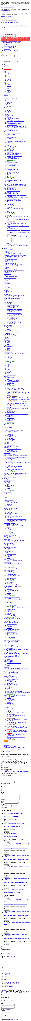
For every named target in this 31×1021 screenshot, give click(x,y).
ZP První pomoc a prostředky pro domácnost (14, 695)
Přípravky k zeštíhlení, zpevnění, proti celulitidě (15, 184)
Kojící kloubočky (11, 564)
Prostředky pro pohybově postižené (12, 640)
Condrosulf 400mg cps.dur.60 (14, 313)
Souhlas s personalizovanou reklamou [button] (10, 29)
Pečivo (8, 329)
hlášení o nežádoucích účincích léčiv (18, 992)
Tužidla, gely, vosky (11, 212)
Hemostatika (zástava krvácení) (14, 669)
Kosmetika (6, 114)
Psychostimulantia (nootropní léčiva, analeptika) (15, 295)
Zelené (5, 107)
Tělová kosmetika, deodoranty (11, 193)
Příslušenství (10, 582)
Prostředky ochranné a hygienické (12, 597)
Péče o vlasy (7, 453)
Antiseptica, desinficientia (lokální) (12, 266)
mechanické (9, 427)
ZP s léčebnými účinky (9, 706)
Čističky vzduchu (11, 419)
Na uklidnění (10, 512)
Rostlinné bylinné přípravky (10, 98)
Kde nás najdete (4, 41)
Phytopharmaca (7, 294)
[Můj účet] (4, 64)
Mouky (8, 327)
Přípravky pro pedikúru (12, 446)
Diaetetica (6, 275)
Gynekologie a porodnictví (13, 672)
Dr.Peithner (9, 284)
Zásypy (8, 166)
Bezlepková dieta (8, 326)
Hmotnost (9, 548)
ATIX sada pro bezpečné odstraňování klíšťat (17, 730)
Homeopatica (7, 282)
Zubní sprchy (10, 442)
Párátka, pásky (10, 438)
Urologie (9, 675)
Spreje (8, 488)
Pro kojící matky (7, 562)
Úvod (5, 68)
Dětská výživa (7, 333)
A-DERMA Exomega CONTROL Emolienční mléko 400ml (16, 848)
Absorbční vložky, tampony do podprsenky (17, 457)
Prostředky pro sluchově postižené (12, 646)
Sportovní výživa (8, 362)
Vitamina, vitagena (8, 302)
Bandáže (9, 610)
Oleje (8, 145)
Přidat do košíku (6, 783)
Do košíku (6, 822)
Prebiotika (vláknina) (12, 513)
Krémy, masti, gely (11, 708)
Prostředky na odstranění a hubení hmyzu (16, 127)
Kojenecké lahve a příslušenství (14, 466)
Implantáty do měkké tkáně (10, 535)
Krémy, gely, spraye (11, 164)
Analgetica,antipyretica (9, 251)
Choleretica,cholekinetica (10, 271)
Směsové (9, 73)
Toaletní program (11, 645)
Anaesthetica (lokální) (9, 249)
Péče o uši (9, 505)
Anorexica (6, 252)
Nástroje (6, 552)
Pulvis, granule (10, 371)
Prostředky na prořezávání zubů (14, 156)
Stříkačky (9, 688)
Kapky (8, 341)
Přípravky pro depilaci (12, 192)
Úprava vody (10, 532)
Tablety (8, 345)
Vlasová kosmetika (8, 204)
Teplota (8, 550)
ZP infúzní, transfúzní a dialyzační (15, 691)
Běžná (8, 494)
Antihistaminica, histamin (10, 261)
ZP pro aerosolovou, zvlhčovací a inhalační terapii (18, 692)
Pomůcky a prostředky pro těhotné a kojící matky (15, 455)
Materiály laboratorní (12, 651)
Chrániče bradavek (11, 458)
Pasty (8, 484)
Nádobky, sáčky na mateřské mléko (15, 469)
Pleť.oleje (9, 176)
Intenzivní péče (7, 536)
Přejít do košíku (15, 1019)
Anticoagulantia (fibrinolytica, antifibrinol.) (14, 256)
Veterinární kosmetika (9, 500)
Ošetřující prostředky (12, 146)
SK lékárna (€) (7, 49)
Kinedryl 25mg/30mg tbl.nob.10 (14, 309)
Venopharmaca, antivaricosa (10, 301)
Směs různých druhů (8, 100)
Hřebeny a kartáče (11, 422)
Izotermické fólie (11, 700)
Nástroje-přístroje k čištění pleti (14, 449)
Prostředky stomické (8, 661)
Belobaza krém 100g (12, 245)
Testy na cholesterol (11, 578)
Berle (8, 642)
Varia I (5, 299)
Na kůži (8, 527)
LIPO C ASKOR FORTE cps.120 (15, 388)
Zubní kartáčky (10, 441)
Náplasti (9, 142)
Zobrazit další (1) (11, 149)
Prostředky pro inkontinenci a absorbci (13, 629)
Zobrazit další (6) (11, 704)
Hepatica (6, 280)
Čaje (5, 71)
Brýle (8, 657)
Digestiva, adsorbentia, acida (10, 276)
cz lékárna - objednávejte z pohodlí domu (10, 42)
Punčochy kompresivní (12, 621)
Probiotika (9, 515)
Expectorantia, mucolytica (10, 278)
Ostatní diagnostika (11, 574)
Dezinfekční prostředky (12, 125)
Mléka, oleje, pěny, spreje (13, 201)
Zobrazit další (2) (11, 213)
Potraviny (9, 330)
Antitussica (6, 267)
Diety (8, 379)
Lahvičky (9, 566)
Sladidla (8, 384)
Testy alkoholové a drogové (13, 575)
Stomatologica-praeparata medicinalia (12, 298)
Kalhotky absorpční (11, 630)
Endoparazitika (7, 492)
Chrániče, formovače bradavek (14, 563)
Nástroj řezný (10, 555)
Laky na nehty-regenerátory (13, 183)
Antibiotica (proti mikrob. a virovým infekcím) (15, 255)
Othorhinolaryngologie (12, 673)
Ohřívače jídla (10, 470)
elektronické (9, 426)
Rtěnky (8, 122)
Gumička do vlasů (11, 454)
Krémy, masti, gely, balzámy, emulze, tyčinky (17, 197)
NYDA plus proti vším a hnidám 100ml (16, 726)
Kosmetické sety (10, 170)
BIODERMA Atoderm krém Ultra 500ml (12, 892)
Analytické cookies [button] (5, 10)
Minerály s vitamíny (8, 346)
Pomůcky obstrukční (11, 637)
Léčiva (5, 248)
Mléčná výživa (10, 334)
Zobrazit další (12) (11, 361)
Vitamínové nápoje (11, 375)
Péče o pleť (6, 168)
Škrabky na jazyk (11, 439)
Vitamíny (6, 368)
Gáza (8, 587)
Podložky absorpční (11, 636)
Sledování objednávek (13, 41)
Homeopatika (7, 338)
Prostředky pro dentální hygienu (11, 622)
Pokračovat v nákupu (5, 1019)
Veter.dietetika (7, 498)
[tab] (15, 7)
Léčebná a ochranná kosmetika (14, 663)
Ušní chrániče (10, 434)
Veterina (6, 478)
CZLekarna (4, 990)
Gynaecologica (7, 279)
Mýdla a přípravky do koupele (11, 131)
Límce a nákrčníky (11, 614)
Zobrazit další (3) (11, 160)
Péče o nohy (6, 161)
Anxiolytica (6, 268)
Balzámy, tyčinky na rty (12, 169)
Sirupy (8, 344)
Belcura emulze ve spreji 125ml (10, 836)
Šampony (9, 209)
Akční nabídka (7, 69)
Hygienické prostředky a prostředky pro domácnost (16, 414)
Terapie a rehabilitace (9, 676)
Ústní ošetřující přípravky (13, 158)
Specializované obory (9, 671)
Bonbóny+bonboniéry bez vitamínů (15, 353)
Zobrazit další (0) (11, 203)
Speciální (6, 104)
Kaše (8, 360)
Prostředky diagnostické (9, 570)
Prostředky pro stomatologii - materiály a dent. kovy (16, 649)
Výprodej (6, 741)
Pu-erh (5, 94)
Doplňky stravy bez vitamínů (13, 380)
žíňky (8, 428)
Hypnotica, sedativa (8, 288)
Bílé (5, 72)
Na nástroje (9, 528)
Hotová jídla (9, 357)
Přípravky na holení (8, 188)
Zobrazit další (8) (11, 606)
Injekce (8, 707)
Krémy (8, 181)
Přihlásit (3, 1010)
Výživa (8, 365)
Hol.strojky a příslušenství (13, 477)
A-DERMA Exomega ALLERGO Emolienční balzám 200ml (16, 938)
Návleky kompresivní (12, 620)
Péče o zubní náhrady (12, 624)
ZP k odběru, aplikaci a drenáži (11, 684)
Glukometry (9, 571)
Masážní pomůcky (8, 424)
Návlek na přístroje (11, 605)
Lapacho (9, 106)
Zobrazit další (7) (11, 471)
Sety (8, 211)
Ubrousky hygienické (12, 130)
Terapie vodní (10, 683)
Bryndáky (9, 416)
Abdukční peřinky (11, 609)
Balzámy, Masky (11, 205)
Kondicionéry (10, 207)
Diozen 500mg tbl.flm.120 (13, 305)
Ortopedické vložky (11, 616)
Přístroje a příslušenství (9, 559)
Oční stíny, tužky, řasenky (13, 118)
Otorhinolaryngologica (9, 292)
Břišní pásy (9, 613)
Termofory (9, 432)
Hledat (2, 54)
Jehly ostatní (9, 687)
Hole (8, 644)
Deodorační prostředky (12, 162)
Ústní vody (9, 626)
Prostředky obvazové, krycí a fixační (12, 586)
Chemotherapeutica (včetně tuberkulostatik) (14, 270)
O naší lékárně (7, 973)
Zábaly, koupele (10, 148)
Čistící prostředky (11, 418)
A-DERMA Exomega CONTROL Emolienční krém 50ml (15, 904)
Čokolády (9, 356)
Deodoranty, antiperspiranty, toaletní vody (16, 195)
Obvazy (8, 594)
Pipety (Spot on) (10, 485)
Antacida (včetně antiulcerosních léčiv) (13, 253)
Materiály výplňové (11, 652)
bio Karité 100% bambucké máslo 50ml (12, 826)
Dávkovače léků (10, 699)
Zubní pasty (9, 628)
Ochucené (9, 79)
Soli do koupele (10, 138)
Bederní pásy (10, 611)
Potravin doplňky (8, 325)
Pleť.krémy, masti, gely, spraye (14, 172)
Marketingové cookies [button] (6, 16)
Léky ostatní (9, 509)
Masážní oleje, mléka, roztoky (14, 200)
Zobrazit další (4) (11, 595)
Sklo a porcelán (10, 546)
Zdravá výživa (7, 376)
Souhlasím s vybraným (8, 36)
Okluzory (9, 659)
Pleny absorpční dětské (12, 633)
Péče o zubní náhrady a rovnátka (14, 153)
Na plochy (9, 529)
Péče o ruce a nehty (8, 178)
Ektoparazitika (7, 481)
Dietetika (6, 337)
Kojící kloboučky (11, 459)
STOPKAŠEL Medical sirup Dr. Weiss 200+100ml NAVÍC (16, 713)
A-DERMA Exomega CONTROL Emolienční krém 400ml (16, 859)
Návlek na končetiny (11, 603)
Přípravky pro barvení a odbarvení (15, 208)
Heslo (2, 1006)
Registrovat (10, 1012)
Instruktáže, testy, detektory (13, 436)
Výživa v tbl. (10, 366)
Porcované (9, 102)
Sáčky (8, 665)
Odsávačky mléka (11, 567)
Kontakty (6, 976)
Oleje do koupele (11, 134)
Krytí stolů (9, 601)
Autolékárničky (10, 696)
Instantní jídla (10, 358)
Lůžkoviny (9, 602)
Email (2, 802)
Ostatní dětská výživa (12, 336)
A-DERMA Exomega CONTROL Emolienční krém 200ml (16, 915)
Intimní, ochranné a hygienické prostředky (17, 126)
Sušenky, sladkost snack (12, 331)
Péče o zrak (9, 506)
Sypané (8, 103)
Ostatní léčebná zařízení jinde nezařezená (16, 681)
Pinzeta (8, 558)
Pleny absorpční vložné (12, 634)
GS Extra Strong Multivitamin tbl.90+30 (16, 401)
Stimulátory (9, 583)
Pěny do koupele (11, 135)
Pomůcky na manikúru (12, 451)
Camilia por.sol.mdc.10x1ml (13, 321)
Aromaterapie (10, 415)
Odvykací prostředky (12, 431)
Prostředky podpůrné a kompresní (12, 618)
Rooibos (6, 95)
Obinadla (9, 593)
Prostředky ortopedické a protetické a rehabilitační (15, 607)
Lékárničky (9, 702)
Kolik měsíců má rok (6, 805)
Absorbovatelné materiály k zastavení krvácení (18, 668)
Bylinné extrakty (11, 377)
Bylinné (5, 75)
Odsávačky (9, 461)
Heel (8, 286)
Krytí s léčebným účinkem (13, 590)
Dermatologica (7, 274)
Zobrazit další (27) (11, 423)
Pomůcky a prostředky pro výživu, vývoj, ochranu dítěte (17, 462)
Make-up (9, 117)
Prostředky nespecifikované (10, 585)
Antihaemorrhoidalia (8, 260)
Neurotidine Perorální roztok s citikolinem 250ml (18, 392)
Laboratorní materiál (8, 543)
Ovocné (5, 87)
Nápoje (8, 364)
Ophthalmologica (8, 291)
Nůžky (8, 556)
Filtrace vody (10, 420)
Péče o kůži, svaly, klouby (13, 502)
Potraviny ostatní (8, 352)
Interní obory (7, 539)
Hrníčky (9, 465)
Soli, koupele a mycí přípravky (14, 165)
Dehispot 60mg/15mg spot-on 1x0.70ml (16, 519)
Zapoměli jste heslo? (5, 1009)
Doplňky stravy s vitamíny (13, 381)
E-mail (2, 1003)
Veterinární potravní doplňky (10, 511)
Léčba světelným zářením (13, 679)
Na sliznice (9, 531)
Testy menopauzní (11, 576)
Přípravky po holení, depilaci (13, 191)
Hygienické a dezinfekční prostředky (12, 123)
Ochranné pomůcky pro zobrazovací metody (17, 655)
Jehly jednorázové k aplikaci (13, 685)
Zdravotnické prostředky (9, 523)
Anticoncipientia (7, 257)
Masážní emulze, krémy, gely (13, 199)
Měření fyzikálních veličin (10, 547)
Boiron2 (9, 283)
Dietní (8, 496)
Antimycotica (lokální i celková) (11, 263)
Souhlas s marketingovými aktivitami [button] (9, 22)
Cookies (6, 985)
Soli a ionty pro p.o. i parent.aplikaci (12, 296)
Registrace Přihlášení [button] (11, 50)
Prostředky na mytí (11, 137)
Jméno (3, 801)
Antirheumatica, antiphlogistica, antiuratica (14, 264)
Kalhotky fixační (11, 632)
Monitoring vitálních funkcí (13, 537)
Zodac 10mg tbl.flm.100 (12, 317)
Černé (5, 82)
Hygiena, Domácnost (9, 412)
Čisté (8, 76)
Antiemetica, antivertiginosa (10, 259)
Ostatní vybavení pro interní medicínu (16, 541)
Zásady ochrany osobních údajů (11, 983)
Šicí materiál (6, 667)
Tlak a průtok (10, 551)
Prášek (8, 342)
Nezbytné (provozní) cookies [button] (7, 7)
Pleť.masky (9, 173)
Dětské (8, 78)
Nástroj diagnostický (11, 554)
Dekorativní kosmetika (9, 115)
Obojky (8, 482)
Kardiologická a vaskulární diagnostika (16, 540)
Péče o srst (9, 504)
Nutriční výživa (10, 383)
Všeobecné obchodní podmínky (11, 982)
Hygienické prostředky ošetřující (14, 599)
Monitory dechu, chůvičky (13, 467)
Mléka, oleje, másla (11, 187)
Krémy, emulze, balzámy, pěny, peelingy (16, 185)
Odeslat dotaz (4, 807)
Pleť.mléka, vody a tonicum (13, 174)
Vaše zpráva (3, 799)
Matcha (8, 110)
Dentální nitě (10, 152)
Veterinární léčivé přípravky (10, 508)
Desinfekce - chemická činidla (11, 524)
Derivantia (6, 272)
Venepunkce (9, 690)
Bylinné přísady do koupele (13, 133)
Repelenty (9, 129)
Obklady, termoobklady (12, 143)
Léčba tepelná (10, 680)
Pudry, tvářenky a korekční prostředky (16, 121)
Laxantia (6, 290)
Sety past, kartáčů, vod (12, 157)
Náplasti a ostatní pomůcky (13, 474)
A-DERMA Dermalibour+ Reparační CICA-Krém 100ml (15, 882)
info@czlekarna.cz (11, 956)
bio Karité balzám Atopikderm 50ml (11, 816)
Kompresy (9, 589)
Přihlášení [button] (19, 41)
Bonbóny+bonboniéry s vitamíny (14, 354)
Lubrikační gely (10, 703)
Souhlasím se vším (8, 34)
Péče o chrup (10, 501)
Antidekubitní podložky (12, 641)
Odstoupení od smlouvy (9, 986)
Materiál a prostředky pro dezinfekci (15, 525)
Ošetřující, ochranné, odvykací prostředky (13, 139)
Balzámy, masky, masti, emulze (14, 180)
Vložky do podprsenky (12, 568)
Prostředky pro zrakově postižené (11, 656)
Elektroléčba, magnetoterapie (13, 677)
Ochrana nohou (10, 445)
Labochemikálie (10, 572)
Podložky (9, 664)
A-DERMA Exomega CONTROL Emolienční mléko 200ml (16, 926)
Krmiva (5, 493)
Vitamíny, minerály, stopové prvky (15, 516)
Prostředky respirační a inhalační (14, 560)
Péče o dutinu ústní (8, 150)
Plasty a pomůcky (11, 544)
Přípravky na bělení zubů (13, 154)
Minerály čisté (7, 340)
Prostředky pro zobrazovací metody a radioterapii (15, 653)
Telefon (2, 804)
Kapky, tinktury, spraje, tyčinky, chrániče (16, 141)
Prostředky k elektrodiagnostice (11, 581)
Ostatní (8, 119)
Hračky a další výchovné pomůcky (15, 463)
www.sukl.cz (5, 992)
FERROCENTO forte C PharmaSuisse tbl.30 (17, 397)
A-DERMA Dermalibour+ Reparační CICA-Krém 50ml (15, 871)
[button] (9, 47)
